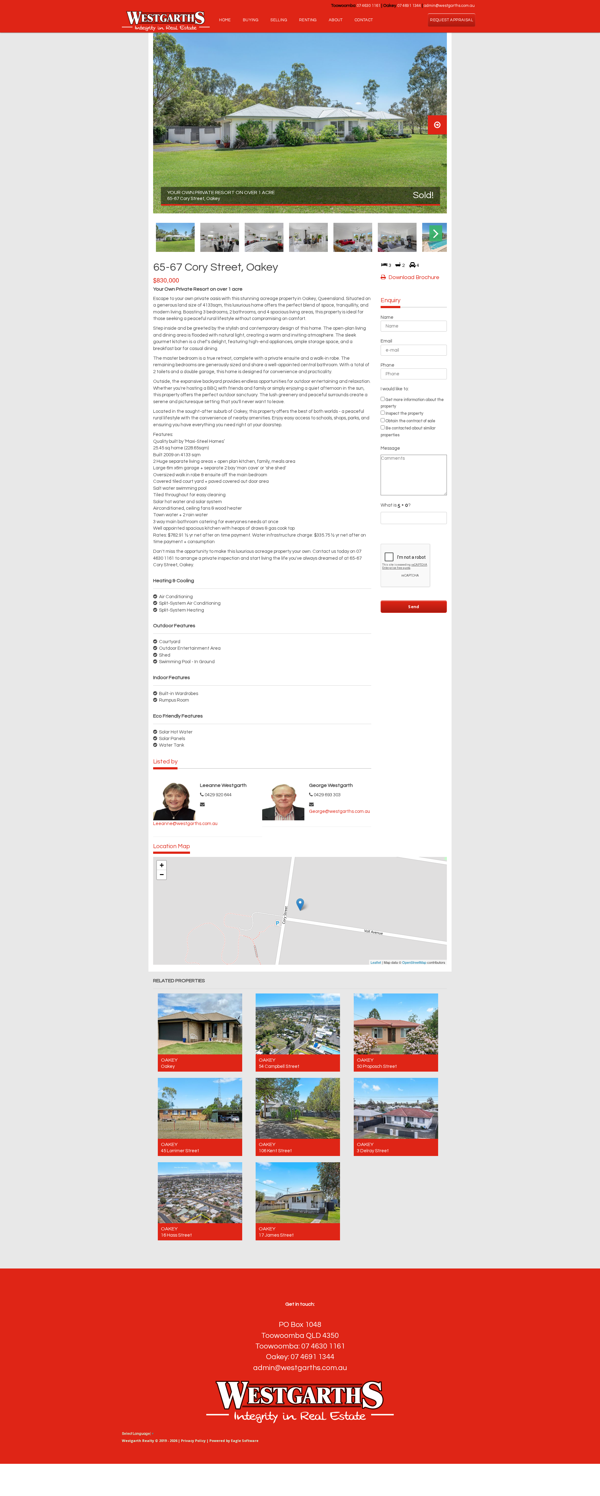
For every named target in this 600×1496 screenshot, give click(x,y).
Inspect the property (404, 413)
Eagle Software (244, 1440)
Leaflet (376, 962)
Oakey (169, 1060)
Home (225, 20)
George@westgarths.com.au (339, 811)
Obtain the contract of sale (410, 421)
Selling (278, 20)
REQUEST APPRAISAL (451, 20)
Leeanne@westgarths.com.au (185, 823)
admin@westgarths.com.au (449, 5)
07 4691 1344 (409, 5)
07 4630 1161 (368, 5)
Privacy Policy (193, 1440)
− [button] (162, 874)
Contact (364, 20)
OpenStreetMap (414, 962)
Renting (308, 20)
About (336, 20)
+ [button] (162, 865)
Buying (250, 20)
